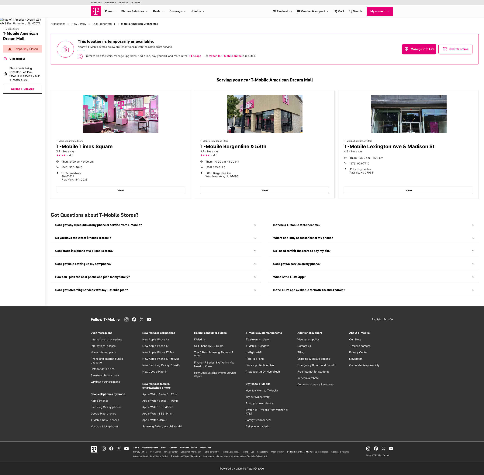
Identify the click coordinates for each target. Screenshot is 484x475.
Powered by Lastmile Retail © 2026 (242, 468)
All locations (58, 23)
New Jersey (78, 23)
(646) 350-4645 (71, 167)
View (120, 190)
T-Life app (194, 55)
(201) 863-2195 (215, 167)
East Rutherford (102, 23)
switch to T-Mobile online (225, 55)
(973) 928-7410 (359, 163)
